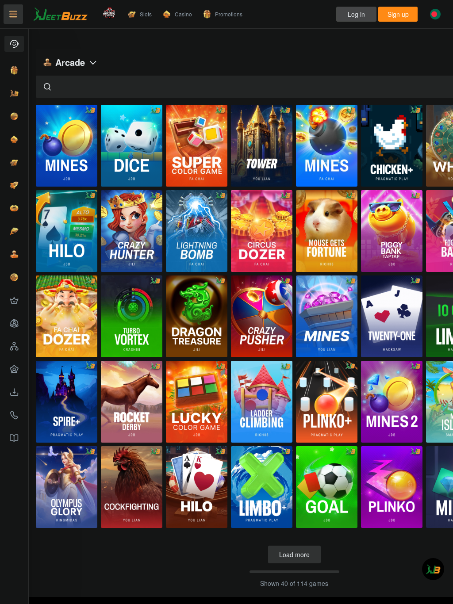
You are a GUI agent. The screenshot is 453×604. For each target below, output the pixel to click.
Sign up (398, 14)
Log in (356, 14)
